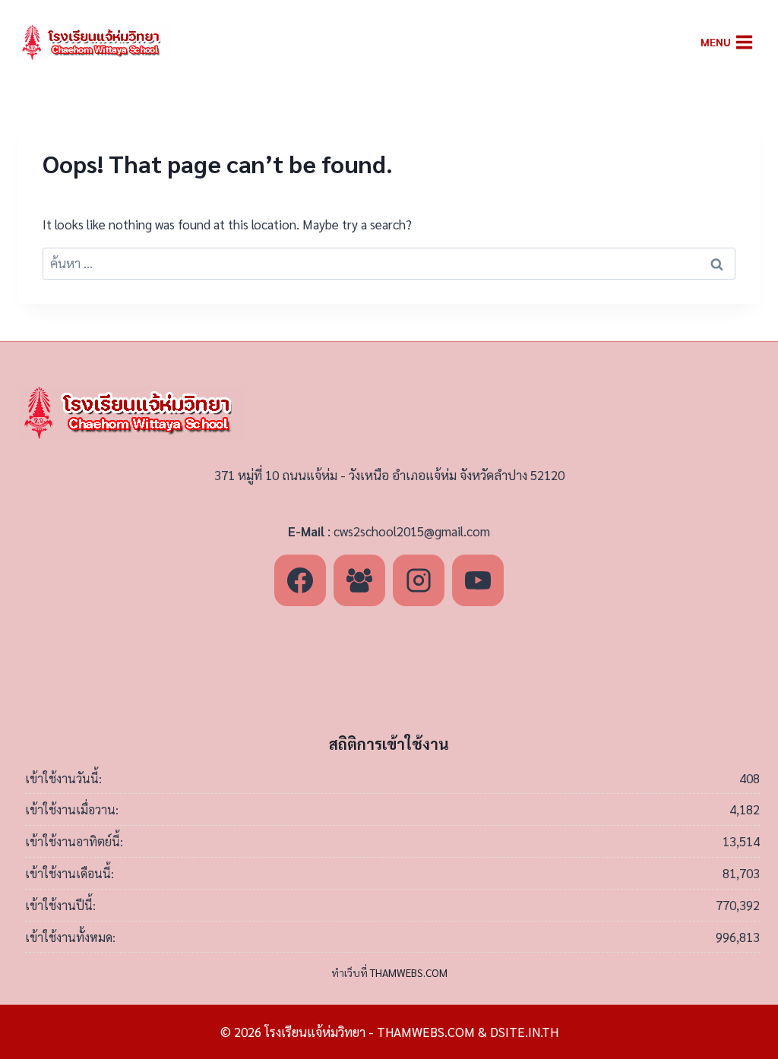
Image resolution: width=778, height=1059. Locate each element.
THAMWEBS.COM (409, 972)
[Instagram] (418, 580)
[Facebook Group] (359, 580)
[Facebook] (300, 580)
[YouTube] (478, 580)
